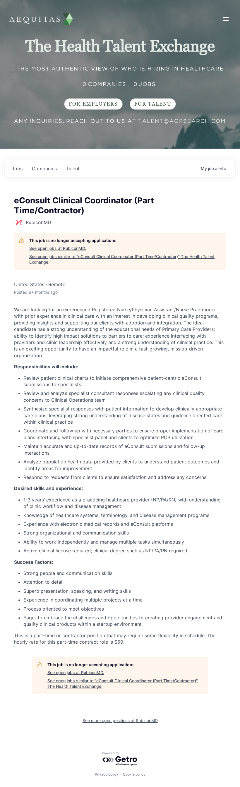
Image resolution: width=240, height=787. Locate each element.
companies (44, 168)
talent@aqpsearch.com (182, 121)
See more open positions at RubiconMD (120, 720)
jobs (17, 168)
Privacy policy (106, 774)
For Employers (93, 104)
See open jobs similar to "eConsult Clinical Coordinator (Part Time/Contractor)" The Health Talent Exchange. (122, 259)
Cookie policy (134, 774)
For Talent (152, 104)
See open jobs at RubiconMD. (57, 248)
